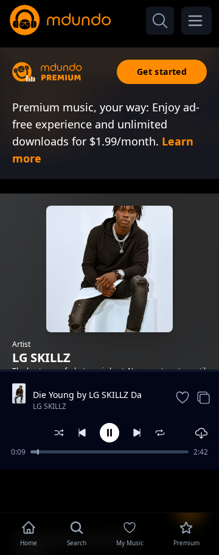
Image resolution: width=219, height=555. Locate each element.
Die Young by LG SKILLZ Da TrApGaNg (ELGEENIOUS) (87, 395)
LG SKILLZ (49, 406)
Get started (162, 71)
